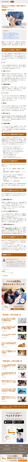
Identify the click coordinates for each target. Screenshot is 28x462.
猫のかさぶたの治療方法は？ (9, 35)
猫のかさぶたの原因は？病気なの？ (11, 33)
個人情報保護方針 (7, 449)
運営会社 (7, 445)
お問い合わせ (21, 449)
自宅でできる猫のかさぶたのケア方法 (11, 36)
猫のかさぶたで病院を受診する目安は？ (11, 34)
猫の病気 (4, 9)
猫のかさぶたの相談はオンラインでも (11, 38)
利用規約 (21, 445)
